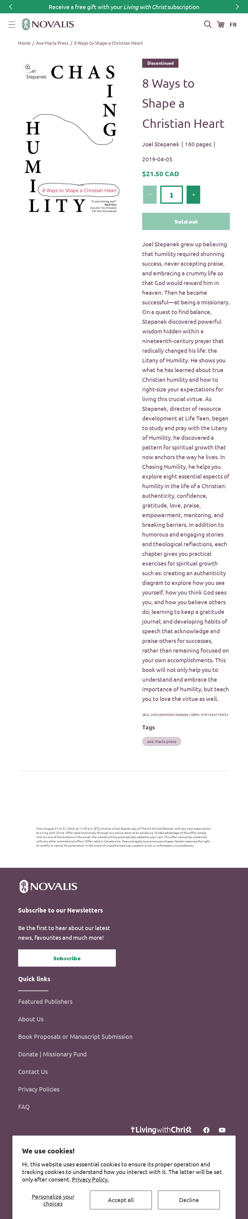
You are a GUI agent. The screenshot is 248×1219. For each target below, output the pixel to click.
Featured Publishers (45, 1001)
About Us (31, 1019)
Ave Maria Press (52, 43)
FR (233, 24)
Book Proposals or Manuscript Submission (75, 1036)
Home (24, 43)
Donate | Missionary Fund (52, 1054)
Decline (189, 1199)
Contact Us (33, 1071)
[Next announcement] (237, 6)
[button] (11, 24)
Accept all (121, 1199)
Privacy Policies (39, 1089)
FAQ (24, 1106)
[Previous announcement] (10, 6)
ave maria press (161, 741)
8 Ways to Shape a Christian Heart (108, 43)
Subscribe (67, 958)
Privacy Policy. (90, 1179)
